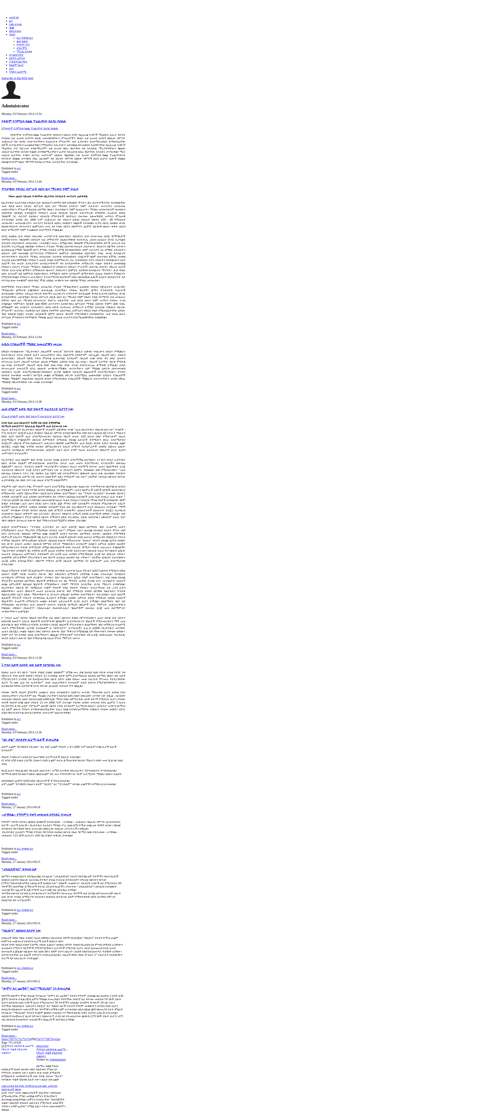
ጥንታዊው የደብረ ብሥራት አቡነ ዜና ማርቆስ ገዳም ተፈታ (40, 189)
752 (20, 1039)
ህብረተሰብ (42, 1046)
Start (4, 1039)
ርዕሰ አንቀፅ (8, 1086)
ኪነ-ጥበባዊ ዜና (25, 848)
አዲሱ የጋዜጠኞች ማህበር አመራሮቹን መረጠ (32, 344)
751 (15, 1039)
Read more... (9, 178)
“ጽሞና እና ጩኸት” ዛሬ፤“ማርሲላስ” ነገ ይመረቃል (36, 988)
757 (42, 1039)
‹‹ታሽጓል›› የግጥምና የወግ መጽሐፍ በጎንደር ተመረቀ (36, 815)
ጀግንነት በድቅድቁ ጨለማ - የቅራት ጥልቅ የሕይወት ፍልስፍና (51, 1053)
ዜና (19, 168)
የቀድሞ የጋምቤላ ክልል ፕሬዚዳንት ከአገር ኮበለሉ (34, 121)
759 (51, 1039)
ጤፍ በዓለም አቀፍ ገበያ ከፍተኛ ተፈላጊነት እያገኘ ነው (38, 409)
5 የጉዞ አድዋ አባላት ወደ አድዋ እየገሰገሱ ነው (31, 665)
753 (24, 1039)
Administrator (57, 1059)
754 (29, 1039)
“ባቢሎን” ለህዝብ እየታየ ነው (21, 930)
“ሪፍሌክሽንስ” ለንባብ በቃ (19, 869)
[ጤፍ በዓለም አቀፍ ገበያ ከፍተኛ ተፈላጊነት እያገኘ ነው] (33, 416)
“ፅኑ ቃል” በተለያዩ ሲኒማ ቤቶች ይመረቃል (30, 740)
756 (38, 1039)
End (57, 1039)
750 (10, 1039)
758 (47, 1039)
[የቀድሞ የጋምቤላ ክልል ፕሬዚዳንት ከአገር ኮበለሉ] (30, 128)
